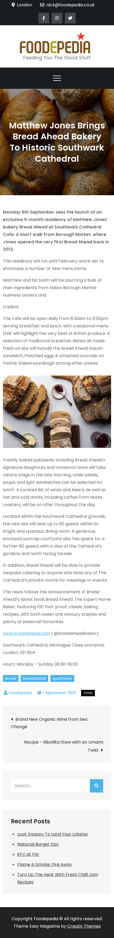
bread (10, 678)
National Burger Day (38, 844)
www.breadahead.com (26, 633)
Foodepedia (20, 692)
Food (88, 693)
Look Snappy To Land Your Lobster (52, 834)
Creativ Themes (84, 926)
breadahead (34, 678)
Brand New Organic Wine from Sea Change (49, 723)
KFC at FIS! (28, 854)
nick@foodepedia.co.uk (70, 5)
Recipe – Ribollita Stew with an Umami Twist (63, 746)
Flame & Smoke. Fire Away (44, 864)
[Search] (96, 786)
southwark (62, 678)
